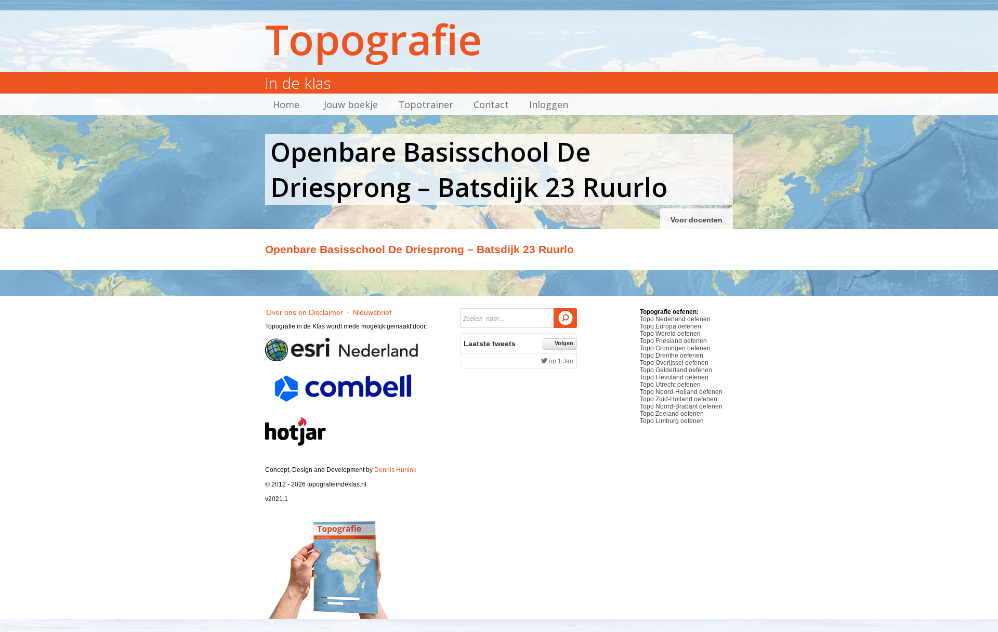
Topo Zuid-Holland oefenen (678, 399)
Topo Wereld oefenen (670, 333)
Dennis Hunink (395, 469)
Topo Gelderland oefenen (676, 370)
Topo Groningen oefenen (675, 348)
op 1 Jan (560, 361)
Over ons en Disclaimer (304, 312)
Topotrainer (425, 104)
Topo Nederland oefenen (675, 319)
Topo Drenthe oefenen (671, 355)
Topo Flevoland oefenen (674, 377)
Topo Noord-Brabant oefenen (681, 406)
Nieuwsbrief (372, 312)
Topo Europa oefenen (670, 326)
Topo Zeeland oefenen (672, 413)
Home (286, 104)
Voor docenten (697, 220)
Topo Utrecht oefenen (670, 384)
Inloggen (548, 104)
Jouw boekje (351, 104)
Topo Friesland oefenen (673, 341)
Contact (491, 104)
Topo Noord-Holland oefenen (681, 392)
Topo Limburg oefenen (672, 421)
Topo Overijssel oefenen (674, 362)
